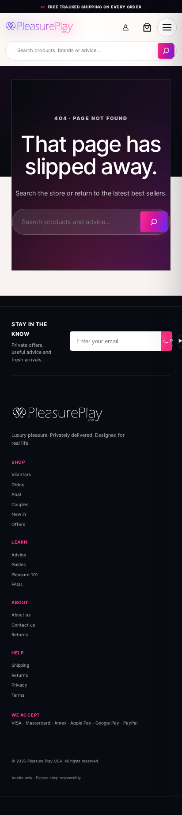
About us (20, 614)
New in (18, 514)
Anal (16, 494)
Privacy (19, 684)
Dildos (17, 484)
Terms (17, 695)
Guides (18, 564)
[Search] (153, 221)
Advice (18, 554)
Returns (19, 634)
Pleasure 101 (24, 574)
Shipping (20, 665)
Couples (19, 504)
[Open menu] (167, 27)
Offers (18, 524)
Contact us (23, 624)
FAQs (17, 584)
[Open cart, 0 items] (147, 27)
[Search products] (166, 51)
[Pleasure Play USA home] (39, 27)
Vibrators (21, 474)
